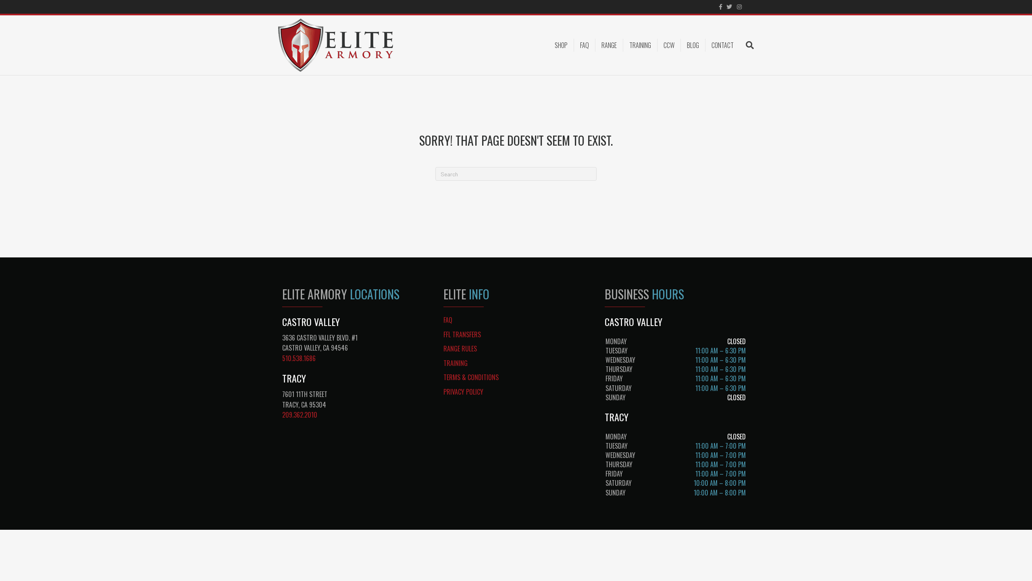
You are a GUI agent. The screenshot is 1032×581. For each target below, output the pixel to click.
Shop (561, 45)
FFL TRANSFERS (462, 334)
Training (640, 45)
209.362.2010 (299, 415)
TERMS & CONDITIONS (471, 377)
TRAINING (455, 363)
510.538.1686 (299, 358)
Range (609, 45)
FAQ (584, 45)
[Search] (747, 45)
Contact (723, 45)
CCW (669, 45)
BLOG (693, 45)
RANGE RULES (460, 348)
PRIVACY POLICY (463, 392)
